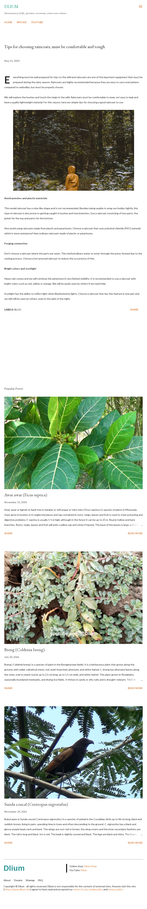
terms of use (80, 889)
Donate (18, 880)
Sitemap (30, 880)
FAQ (40, 880)
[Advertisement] (73, 350)
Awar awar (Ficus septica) (25, 495)
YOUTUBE (37, 22)
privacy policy (115, 889)
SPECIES (22, 22)
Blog (17, 309)
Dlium (11, 6)
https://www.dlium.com (17, 889)
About (7, 880)
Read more (135, 533)
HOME (8, 22)
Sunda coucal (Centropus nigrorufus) (36, 804)
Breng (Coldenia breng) (24, 649)
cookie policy (96, 889)
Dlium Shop (90, 866)
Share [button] (134, 309)
